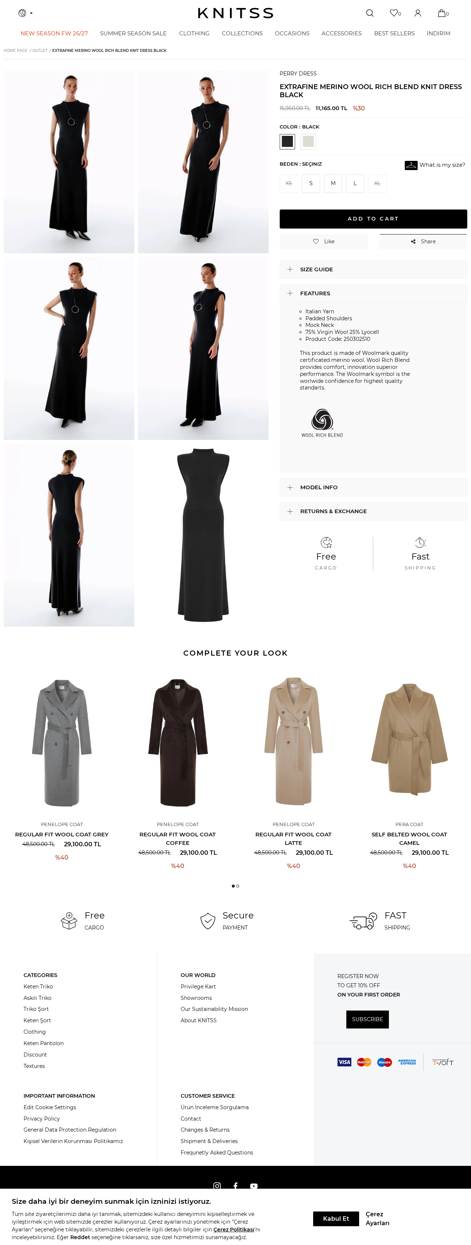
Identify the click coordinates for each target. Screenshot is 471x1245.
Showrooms (196, 998)
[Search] (370, 13)
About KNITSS (199, 1020)
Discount (35, 1054)
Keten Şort (37, 1020)
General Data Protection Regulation (70, 1129)
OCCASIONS (292, 33)
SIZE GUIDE (316, 268)
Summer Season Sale (133, 33)
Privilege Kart (198, 986)
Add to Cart (373, 218)
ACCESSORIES (342, 33)
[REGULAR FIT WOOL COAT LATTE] (293, 740)
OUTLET (39, 50)
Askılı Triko (38, 998)
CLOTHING (194, 33)
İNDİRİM (438, 33)
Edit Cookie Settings (50, 1107)
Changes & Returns (205, 1129)
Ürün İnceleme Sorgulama (215, 1107)
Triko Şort (36, 1009)
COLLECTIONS (242, 33)
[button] (233, 886)
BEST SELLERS (394, 33)
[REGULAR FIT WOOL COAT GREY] (61, 740)
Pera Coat (409, 824)
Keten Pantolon (44, 1043)
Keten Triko (38, 986)
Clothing (35, 1032)
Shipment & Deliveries (209, 1141)
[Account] (418, 13)
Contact (191, 1118)
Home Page (16, 50)
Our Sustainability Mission (214, 1009)
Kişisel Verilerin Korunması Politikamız (73, 1141)
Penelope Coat (62, 824)
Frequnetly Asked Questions (217, 1152)
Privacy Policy (42, 1118)
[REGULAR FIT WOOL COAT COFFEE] (177, 740)
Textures (34, 1066)
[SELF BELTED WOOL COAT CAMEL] (409, 740)
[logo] (235, 13)
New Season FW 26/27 (54, 33)
